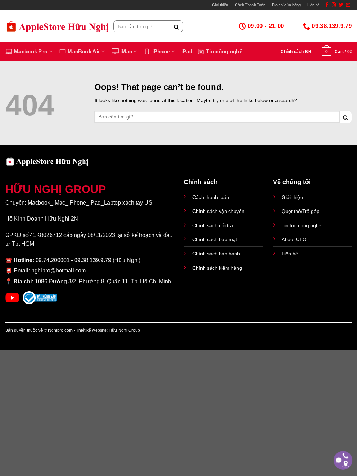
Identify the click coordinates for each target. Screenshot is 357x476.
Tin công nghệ (224, 51)
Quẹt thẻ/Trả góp (300, 211)
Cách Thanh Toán (250, 5)
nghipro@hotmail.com (58, 271)
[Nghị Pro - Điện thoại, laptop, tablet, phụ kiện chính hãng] (57, 26)
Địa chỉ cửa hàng (286, 5)
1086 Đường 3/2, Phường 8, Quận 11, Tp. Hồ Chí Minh (103, 281)
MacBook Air (84, 51)
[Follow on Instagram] (334, 5)
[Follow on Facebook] (327, 5)
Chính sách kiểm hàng (217, 268)
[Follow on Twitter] (341, 5)
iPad (186, 51)
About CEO (294, 239)
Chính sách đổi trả (212, 225)
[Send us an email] (348, 5)
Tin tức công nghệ (301, 225)
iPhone (161, 51)
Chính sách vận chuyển (218, 211)
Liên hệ (313, 5)
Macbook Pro (30, 51)
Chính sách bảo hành (216, 253)
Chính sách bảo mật (214, 239)
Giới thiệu (220, 5)
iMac (126, 51)
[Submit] (176, 26)
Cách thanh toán (210, 197)
